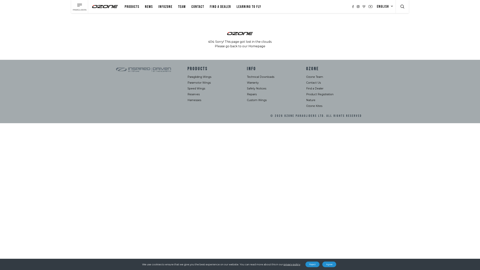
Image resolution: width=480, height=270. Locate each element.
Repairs (252, 94)
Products (132, 6)
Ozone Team (314, 77)
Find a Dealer (314, 88)
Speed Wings (196, 88)
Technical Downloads (260, 77)
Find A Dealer (220, 6)
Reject (312, 264)
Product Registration (320, 94)
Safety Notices (256, 88)
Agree (329, 264)
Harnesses (194, 100)
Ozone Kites (314, 106)
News (149, 6)
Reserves (194, 94)
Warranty (253, 82)
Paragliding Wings (199, 77)
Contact (197, 6)
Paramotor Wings (199, 82)
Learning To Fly (249, 6)
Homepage (256, 46)
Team (182, 6)
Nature (310, 100)
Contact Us (313, 82)
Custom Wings (257, 100)
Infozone (165, 6)
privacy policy (292, 264)
